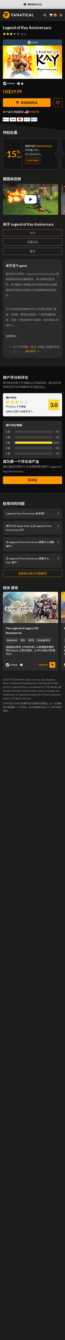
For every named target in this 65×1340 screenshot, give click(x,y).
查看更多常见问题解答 (32, 573)
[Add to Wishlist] (57, 102)
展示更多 (31, 351)
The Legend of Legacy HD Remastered (22, 630)
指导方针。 (40, 386)
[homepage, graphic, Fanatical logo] (18, 15)
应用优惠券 (32, 160)
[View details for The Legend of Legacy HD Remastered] (30, 607)
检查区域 (34, 111)
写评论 (32, 480)
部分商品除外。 (34, 153)
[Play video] (30, 199)
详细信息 (32, 242)
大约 (32, 232)
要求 (32, 251)
